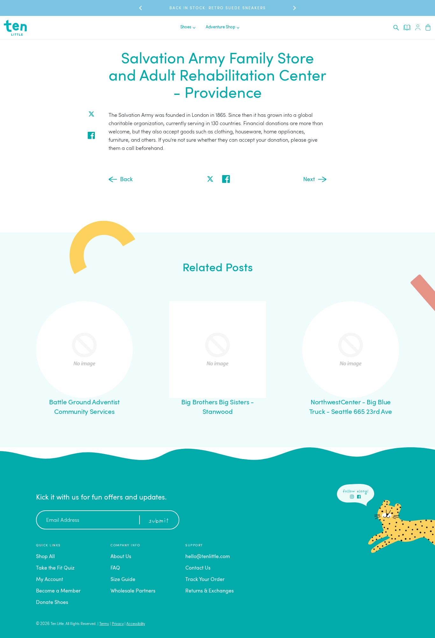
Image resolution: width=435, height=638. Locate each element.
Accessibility (135, 624)
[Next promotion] (294, 8)
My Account (49, 579)
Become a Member (58, 591)
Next (309, 179)
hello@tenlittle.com (207, 556)
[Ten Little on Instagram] (352, 497)
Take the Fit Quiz (55, 568)
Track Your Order (205, 579)
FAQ (115, 568)
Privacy (118, 624)
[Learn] (407, 27)
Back (126, 179)
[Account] (418, 27)
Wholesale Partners (133, 591)
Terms (104, 624)
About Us (121, 556)
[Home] (15, 28)
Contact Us (197, 568)
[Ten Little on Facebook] (359, 497)
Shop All (45, 556)
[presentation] (396, 28)
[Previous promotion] (141, 8)
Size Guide (123, 579)
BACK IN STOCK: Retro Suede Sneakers (217, 8)
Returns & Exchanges (209, 591)
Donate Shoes (52, 602)
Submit (158, 521)
